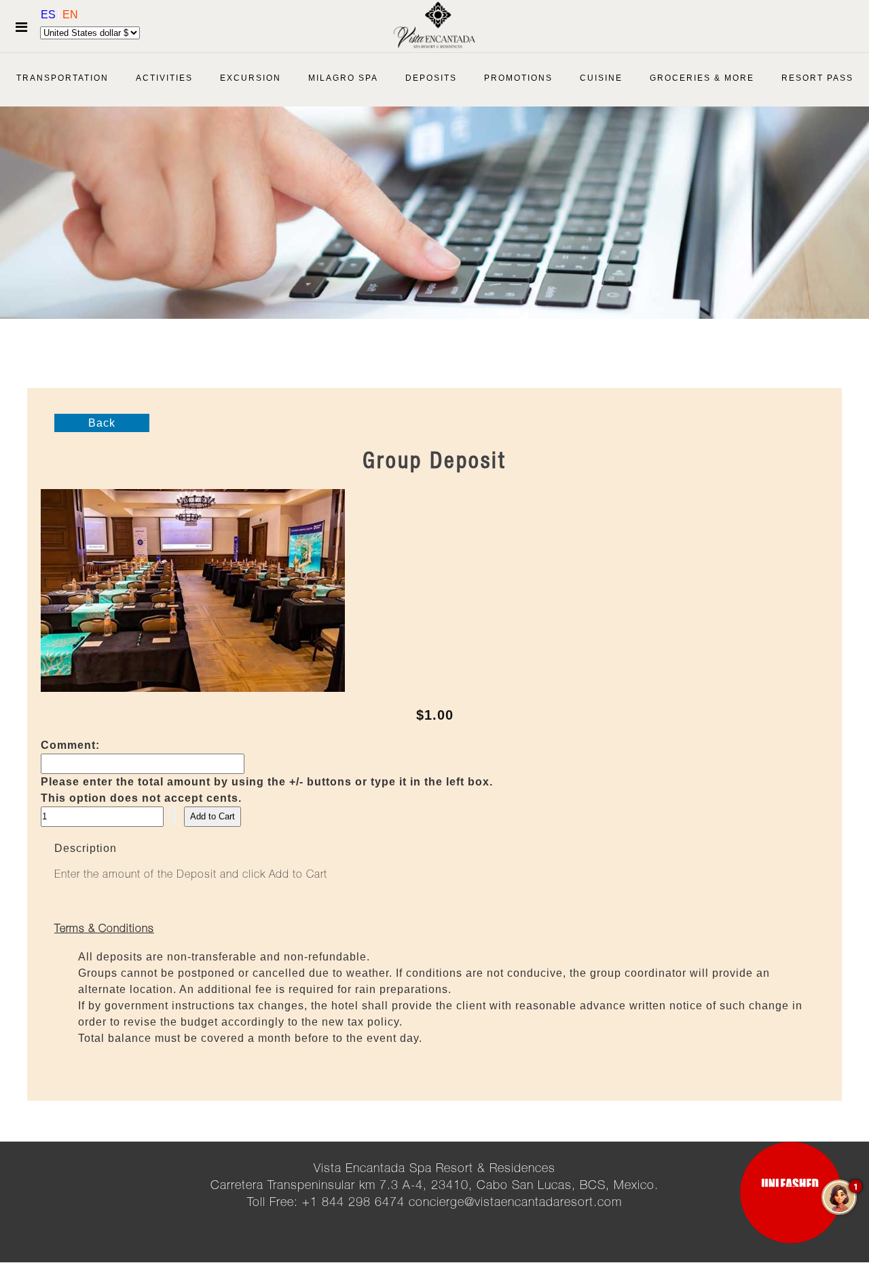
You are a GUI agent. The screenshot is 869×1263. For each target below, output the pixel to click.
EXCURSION (250, 78)
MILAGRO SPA (343, 78)
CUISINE (601, 78)
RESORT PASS (817, 78)
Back (101, 423)
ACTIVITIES (164, 78)
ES (49, 14)
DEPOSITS (431, 78)
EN (70, 14)
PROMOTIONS (518, 78)
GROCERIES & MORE (702, 78)
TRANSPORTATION (62, 78)
